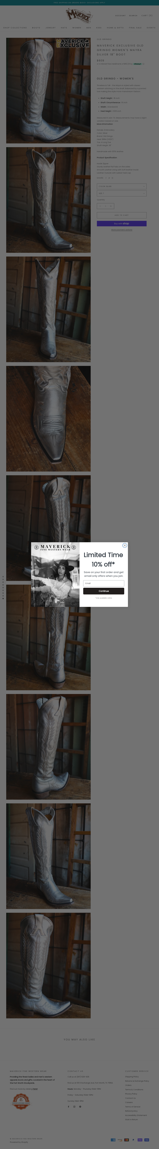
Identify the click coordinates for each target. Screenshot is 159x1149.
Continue (104, 591)
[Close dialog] (125, 545)
